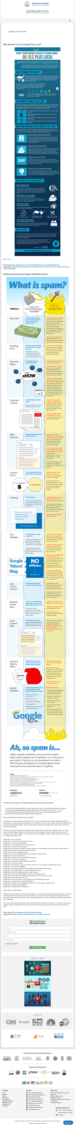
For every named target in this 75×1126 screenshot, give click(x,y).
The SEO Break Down (56, 1102)
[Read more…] (7, 259)
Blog (13, 265)
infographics (32, 914)
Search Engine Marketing (50, 265)
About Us (4, 1094)
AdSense (17, 861)
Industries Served (7, 1102)
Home (3, 1092)
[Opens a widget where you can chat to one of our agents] (68, 1123)
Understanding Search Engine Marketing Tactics (25, 274)
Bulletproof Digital (40, 903)
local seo (52, 267)
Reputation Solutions (7, 1101)
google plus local (27, 267)
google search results (41, 267)
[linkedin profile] (62, 1037)
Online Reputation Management (36, 1095)
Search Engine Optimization (35, 1092)
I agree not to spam (11, 943)
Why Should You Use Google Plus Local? (22, 44)
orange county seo (63, 267)
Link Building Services (34, 1109)
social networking (9, 268)
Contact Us (5, 1106)
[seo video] (37, 1006)
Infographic (20, 265)
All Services (5, 1097)
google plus (16, 267)
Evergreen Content (55, 1097)
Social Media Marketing (34, 1097)
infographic (30, 834)
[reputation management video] (37, 990)
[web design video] (37, 975)
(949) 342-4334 (42, 11)
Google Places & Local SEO (35, 1103)
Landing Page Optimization (35, 1107)
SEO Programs (6, 1099)
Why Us (4, 1096)
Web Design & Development (35, 1099)
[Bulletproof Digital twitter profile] (58, 1037)
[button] (37, 20)
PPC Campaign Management (35, 1101)
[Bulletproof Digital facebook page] (55, 1037)
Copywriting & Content (34, 1105)
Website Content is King (56, 1096)
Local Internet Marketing (32, 265)
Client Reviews (6, 1104)
